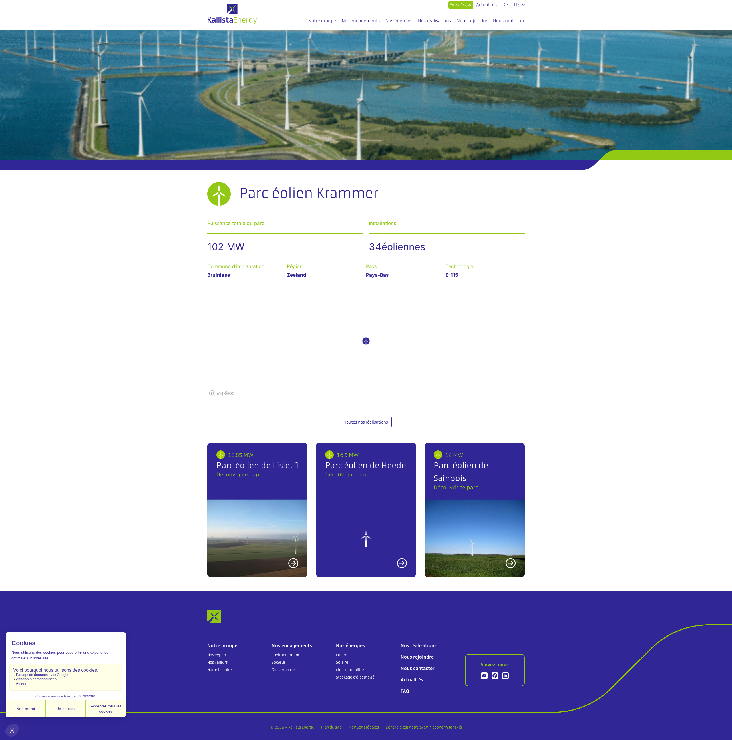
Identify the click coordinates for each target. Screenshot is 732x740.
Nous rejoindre (472, 21)
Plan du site (331, 727)
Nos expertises (220, 655)
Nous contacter (508, 21)
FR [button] (517, 5)
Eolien (341, 655)
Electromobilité (350, 669)
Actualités (486, 5)
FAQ (405, 691)
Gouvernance (283, 669)
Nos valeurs (217, 662)
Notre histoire (219, 669)
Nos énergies (398, 21)
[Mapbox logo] (221, 393)
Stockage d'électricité (355, 677)
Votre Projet (461, 4)
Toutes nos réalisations (366, 422)
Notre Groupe (222, 645)
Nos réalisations (434, 21)
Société (278, 662)
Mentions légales (364, 727)
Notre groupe (322, 21)
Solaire (342, 662)
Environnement (285, 655)
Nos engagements (361, 21)
